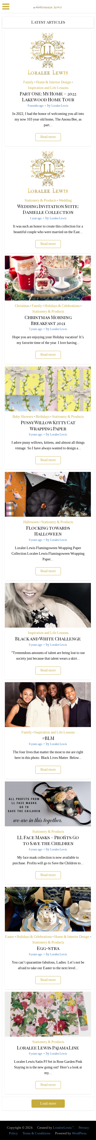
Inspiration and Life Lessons (48, 88)
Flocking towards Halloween (48, 531)
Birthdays (42, 417)
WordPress (79, 1133)
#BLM (48, 738)
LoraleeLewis (62, 1127)
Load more (48, 1103)
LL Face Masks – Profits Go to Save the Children (48, 840)
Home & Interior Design (53, 82)
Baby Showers (23, 417)
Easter (9, 937)
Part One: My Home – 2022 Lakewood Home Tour (48, 97)
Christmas (22, 306)
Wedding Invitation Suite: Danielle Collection (48, 209)
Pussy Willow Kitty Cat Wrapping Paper (48, 425)
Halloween (31, 522)
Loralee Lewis (59, 105)
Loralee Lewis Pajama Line (48, 1048)
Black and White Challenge (48, 639)
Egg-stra (48, 948)
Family (28, 82)
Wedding (65, 200)
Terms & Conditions (36, 1133)
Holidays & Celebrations (62, 306)
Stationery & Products (40, 200)
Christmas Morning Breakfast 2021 (48, 320)
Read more (48, 137)
